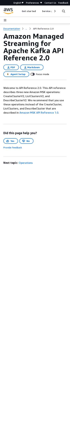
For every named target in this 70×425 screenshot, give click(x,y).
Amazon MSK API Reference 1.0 (38, 112)
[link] (43, 28)
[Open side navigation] (5, 20)
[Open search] (63, 11)
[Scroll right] (54, 11)
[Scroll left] (19, 11)
